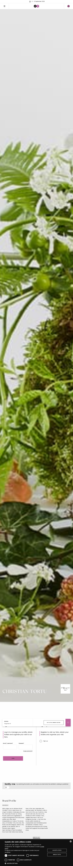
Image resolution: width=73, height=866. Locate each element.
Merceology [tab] (36, 837)
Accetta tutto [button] (56, 850)
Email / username (7, 743)
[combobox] (71, 841)
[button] (25, 863)
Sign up (45, 741)
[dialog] (36, 852)
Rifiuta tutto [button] (57, 854)
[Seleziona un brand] (36, 6)
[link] (68, 6)
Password (21, 743)
